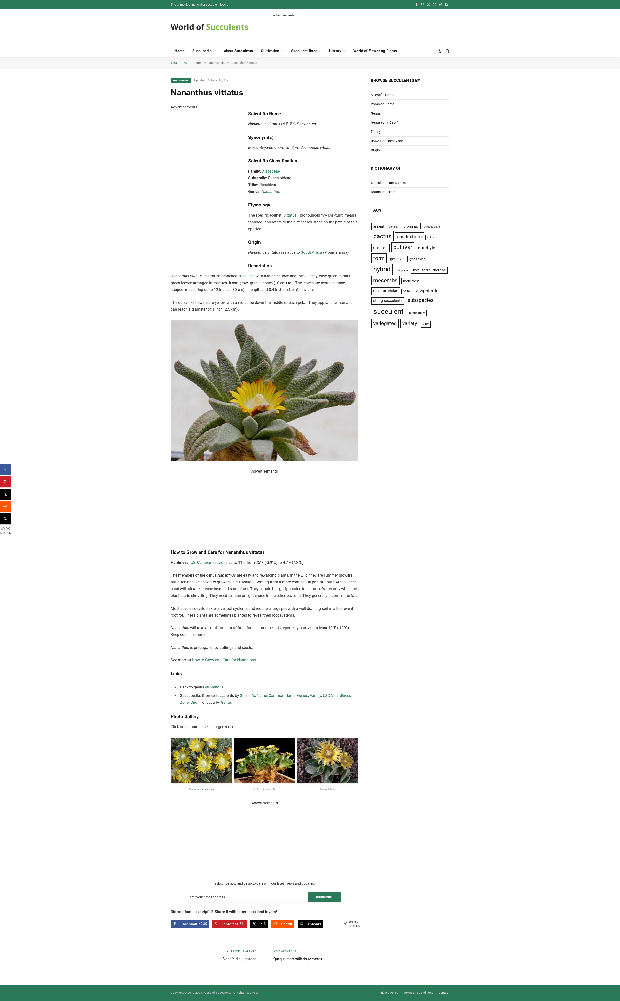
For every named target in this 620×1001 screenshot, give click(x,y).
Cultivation (270, 51)
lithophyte (402, 270)
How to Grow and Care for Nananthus (224, 660)
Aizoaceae (271, 171)
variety (409, 323)
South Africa (311, 252)
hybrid (382, 269)
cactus (382, 236)
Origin (195, 702)
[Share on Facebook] (5, 469)
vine (426, 324)
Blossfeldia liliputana (239, 959)
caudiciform (409, 236)
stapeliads (427, 290)
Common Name (282, 695)
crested (380, 247)
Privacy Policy (388, 992)
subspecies (421, 300)
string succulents (387, 300)
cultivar (402, 247)
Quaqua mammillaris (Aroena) (297, 959)
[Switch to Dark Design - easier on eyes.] (439, 51)
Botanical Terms (383, 192)
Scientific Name (253, 695)
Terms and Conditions (418, 992)
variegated (385, 323)
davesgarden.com (206, 789)
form (379, 258)
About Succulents (238, 51)
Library (335, 51)
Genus (302, 695)
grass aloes (417, 259)
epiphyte (426, 247)
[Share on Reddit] (5, 506)
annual (378, 226)
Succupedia (202, 51)
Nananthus (271, 191)
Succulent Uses (304, 51)
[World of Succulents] (209, 26)
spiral (407, 291)
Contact (444, 992)
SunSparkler (417, 313)
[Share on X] (5, 494)
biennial (393, 226)
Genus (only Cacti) (384, 122)
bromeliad (411, 226)
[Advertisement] (361, 28)
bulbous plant (432, 226)
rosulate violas (385, 291)
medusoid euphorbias (429, 270)
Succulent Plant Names (388, 183)
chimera (432, 237)
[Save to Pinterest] (5, 481)
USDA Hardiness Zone (387, 141)
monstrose (411, 281)
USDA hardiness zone (209, 562)
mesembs (385, 280)
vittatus (290, 215)
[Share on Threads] (5, 518)
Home (180, 51)
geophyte (397, 259)
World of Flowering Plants (375, 51)
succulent (246, 276)
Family (315, 695)
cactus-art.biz (269, 789)
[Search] (447, 51)
